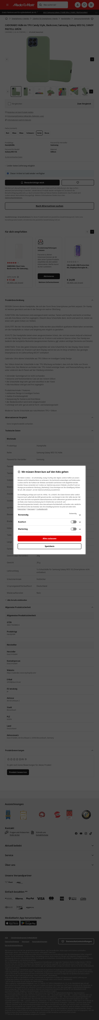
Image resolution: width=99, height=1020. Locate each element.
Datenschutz (22, 509)
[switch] (74, 521)
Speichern (49, 546)
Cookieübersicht (41, 509)
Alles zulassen (49, 538)
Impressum (31, 509)
